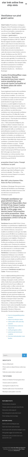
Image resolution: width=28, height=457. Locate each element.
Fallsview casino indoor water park (12, 372)
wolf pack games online (15, 330)
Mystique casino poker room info (12, 391)
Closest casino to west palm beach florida (12, 407)
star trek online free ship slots (12, 4)
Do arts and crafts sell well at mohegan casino (13, 429)
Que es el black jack (8, 364)
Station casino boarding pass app (10, 423)
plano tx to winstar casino (15, 319)
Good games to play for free (10, 385)
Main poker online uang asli (9, 410)
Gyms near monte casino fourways (11, 426)
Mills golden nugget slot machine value (12, 432)
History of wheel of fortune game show (14, 379)
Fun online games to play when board (11, 413)
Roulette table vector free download (13, 388)
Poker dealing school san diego (10, 416)
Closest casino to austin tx (10, 382)
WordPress (17, 450)
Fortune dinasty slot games (9, 404)
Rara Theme (21, 449)
